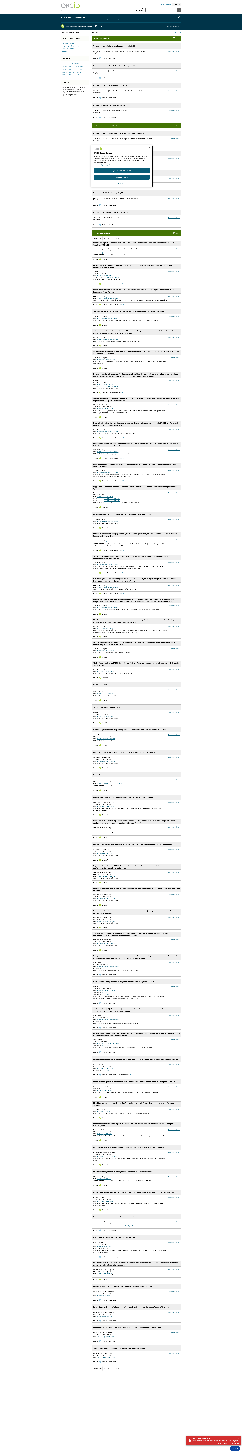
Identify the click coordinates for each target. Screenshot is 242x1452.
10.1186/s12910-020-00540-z (106, 1068)
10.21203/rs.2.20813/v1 (104, 1179)
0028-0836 (105, 993)
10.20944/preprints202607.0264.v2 (107, 431)
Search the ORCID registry (139, 9)
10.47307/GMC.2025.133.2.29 (106, 761)
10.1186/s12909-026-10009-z (106, 409)
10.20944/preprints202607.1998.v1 (107, 339)
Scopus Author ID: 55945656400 (72, 66)
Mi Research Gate (68, 43)
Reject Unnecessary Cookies (121, 171)
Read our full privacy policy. (102, 165)
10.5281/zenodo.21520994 (105, 384)
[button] (177, 33)
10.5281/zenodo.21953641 (105, 275)
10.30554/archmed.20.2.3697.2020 (107, 1156)
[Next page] (130, 238)
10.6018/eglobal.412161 (104, 1134)
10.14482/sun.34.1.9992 (104, 1246)
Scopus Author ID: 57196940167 (72, 72)
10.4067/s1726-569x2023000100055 (108, 966)
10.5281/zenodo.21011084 (112, 501)
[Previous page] (125, 238)
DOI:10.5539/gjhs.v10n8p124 (106, 1357)
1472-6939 (105, 1070)
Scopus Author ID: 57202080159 (72, 75)
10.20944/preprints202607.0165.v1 (107, 472)
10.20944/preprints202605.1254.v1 (107, 564)
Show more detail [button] (174, 51)
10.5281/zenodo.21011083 (105, 497)
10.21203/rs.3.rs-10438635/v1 (106, 360)
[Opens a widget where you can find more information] (235, 1448)
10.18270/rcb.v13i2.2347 (104, 1273)
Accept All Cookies (121, 177)
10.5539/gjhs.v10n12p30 (104, 1295)
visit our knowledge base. (231, 1441)
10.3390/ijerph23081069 (104, 253)
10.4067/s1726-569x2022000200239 (108, 1019)
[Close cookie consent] (150, 148)
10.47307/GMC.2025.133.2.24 (106, 739)
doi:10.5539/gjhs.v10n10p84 (105, 1337)
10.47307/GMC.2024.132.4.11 (106, 876)
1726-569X (105, 968)
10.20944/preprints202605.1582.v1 (107, 542)
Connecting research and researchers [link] (73, 11)
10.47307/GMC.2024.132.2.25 (106, 898)
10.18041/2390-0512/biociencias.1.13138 (109, 784)
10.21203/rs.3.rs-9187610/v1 (105, 628)
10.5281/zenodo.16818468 (105, 716)
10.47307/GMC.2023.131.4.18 (106, 944)
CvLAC (64, 51)
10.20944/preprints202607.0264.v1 (107, 452)
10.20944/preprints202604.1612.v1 (107, 607)
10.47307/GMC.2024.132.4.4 (105, 831)
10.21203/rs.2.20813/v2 (104, 1111)
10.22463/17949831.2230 (104, 1091)
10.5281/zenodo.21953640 (112, 277)
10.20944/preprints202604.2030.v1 (107, 587)
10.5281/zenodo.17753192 (105, 694)
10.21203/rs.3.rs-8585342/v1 (105, 671)
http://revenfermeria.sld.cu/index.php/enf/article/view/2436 (125, 1226)
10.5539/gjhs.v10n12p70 (104, 1316)
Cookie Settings (121, 183)
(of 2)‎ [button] (122, 284)
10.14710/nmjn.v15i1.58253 (105, 806)
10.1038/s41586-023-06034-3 (106, 991)
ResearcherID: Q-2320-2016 (71, 64)
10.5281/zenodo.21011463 (112, 499)
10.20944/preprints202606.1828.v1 (107, 521)
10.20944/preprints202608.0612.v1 (107, 298)
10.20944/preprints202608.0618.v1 (107, 318)
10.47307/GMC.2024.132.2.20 (106, 921)
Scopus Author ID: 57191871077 (72, 69)
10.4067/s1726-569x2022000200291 (108, 1044)
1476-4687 (105, 995)
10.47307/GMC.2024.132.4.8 (105, 853)
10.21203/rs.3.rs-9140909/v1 (105, 651)
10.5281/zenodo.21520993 (112, 386)
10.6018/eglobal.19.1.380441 (106, 1201)
